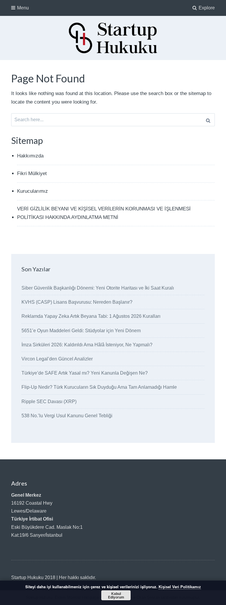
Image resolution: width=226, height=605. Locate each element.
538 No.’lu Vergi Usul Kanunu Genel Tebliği (66, 415)
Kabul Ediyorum (116, 595)
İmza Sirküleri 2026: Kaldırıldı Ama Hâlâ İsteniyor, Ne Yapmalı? (86, 344)
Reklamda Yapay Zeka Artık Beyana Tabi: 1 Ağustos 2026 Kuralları (90, 316)
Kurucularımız (32, 191)
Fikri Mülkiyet (32, 173)
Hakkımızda (30, 156)
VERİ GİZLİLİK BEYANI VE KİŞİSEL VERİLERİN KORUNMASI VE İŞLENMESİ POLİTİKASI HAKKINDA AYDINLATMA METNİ (104, 213)
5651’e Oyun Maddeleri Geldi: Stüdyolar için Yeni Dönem (81, 330)
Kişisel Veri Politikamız (180, 587)
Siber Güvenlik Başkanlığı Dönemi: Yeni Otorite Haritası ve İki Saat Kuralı (97, 287)
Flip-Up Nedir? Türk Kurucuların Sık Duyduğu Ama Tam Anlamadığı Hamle (99, 387)
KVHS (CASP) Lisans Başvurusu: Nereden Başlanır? (76, 302)
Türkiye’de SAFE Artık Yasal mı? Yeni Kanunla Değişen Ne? (84, 372)
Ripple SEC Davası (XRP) (49, 401)
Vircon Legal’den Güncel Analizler (57, 358)
